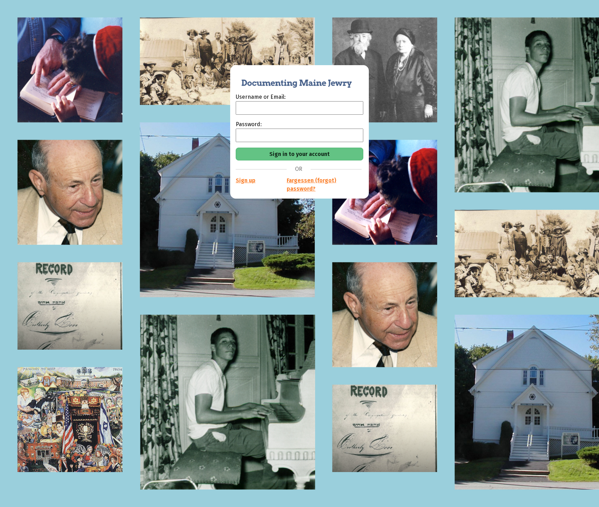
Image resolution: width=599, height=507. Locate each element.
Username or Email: (261, 97)
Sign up (245, 180)
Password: (249, 124)
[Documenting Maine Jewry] (293, 79)
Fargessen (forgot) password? (311, 184)
